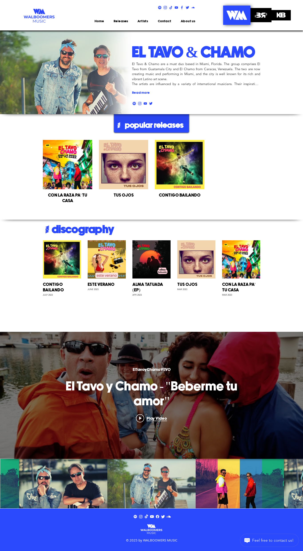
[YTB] (176, 7)
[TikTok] (146, 516)
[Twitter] (163, 516)
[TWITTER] (187, 7)
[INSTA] (165, 7)
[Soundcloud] (168, 516)
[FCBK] (182, 7)
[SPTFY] (159, 7)
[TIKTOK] (171, 7)
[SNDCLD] (193, 7)
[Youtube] (152, 516)
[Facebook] (157, 516)
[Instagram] (141, 516)
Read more (141, 92)
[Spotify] (135, 516)
